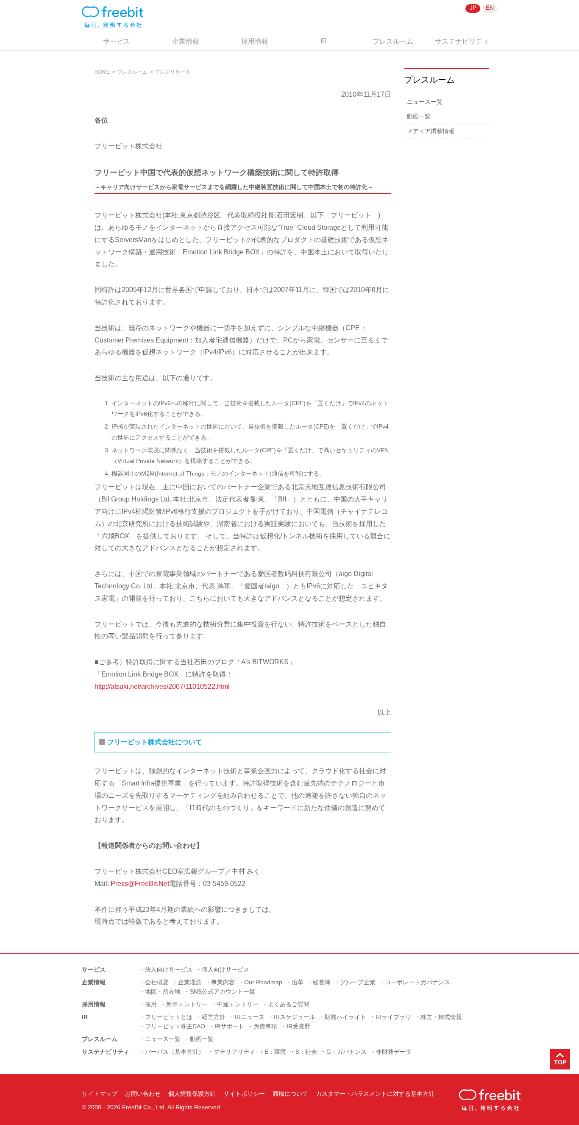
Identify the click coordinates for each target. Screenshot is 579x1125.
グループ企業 (358, 982)
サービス (116, 41)
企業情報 (185, 41)
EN (490, 7)
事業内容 (223, 982)
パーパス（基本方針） (174, 1052)
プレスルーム (393, 41)
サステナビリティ (462, 41)
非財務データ (394, 1052)
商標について (290, 1093)
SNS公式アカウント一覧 (222, 991)
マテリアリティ (234, 1052)
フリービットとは (168, 1017)
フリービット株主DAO (175, 1026)
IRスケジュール (294, 1017)
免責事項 (265, 1026)
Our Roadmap (263, 982)
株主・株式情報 (441, 1017)
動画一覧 (419, 116)
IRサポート (229, 1026)
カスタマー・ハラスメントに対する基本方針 (375, 1093)
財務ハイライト (345, 1017)
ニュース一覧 (425, 101)
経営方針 (213, 1017)
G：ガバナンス (346, 1052)
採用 (151, 1004)
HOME (102, 72)
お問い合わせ (143, 1093)
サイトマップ (99, 1093)
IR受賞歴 (298, 1026)
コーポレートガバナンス (417, 982)
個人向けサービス (225, 969)
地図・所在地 (163, 991)
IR (323, 41)
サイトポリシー (244, 1093)
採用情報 (254, 41)
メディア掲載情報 (430, 131)
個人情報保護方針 (192, 1093)
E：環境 (275, 1052)
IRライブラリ (393, 1017)
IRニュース (249, 1017)
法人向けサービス (168, 969)
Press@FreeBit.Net (140, 883)
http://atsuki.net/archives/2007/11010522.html (162, 686)
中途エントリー (238, 1004)
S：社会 (306, 1052)
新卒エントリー (187, 1004)
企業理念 (190, 982)
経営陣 (322, 982)
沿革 (297, 982)
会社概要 (157, 982)
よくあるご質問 (288, 1004)
